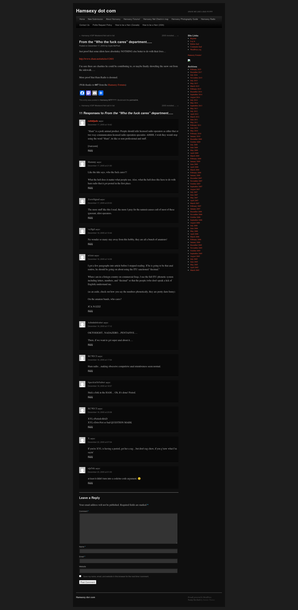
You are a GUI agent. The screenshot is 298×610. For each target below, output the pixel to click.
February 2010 (195, 133)
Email (82, 556)
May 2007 (194, 197)
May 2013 (194, 108)
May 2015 (194, 83)
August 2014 (195, 97)
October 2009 (195, 142)
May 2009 (194, 150)
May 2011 (194, 122)
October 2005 (195, 250)
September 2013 (196, 105)
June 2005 (194, 261)
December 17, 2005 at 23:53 (100, 203)
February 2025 (195, 69)
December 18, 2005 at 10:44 (100, 232)
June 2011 (194, 119)
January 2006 (195, 242)
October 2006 (195, 217)
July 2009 (194, 144)
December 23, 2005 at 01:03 (100, 472)
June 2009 (194, 147)
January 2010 (195, 136)
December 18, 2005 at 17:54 (100, 359)
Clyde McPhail (114, 45)
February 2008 (195, 172)
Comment (84, 511)
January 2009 (195, 161)
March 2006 (194, 236)
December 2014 (196, 91)
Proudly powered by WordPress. (200, 597)
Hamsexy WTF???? (108, 100)
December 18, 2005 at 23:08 (100, 412)
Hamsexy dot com (96, 10)
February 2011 (195, 125)
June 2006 (194, 228)
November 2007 (196, 181)
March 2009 (194, 155)
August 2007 (195, 189)
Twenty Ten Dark (194, 600)
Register (193, 38)
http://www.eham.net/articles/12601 (96, 58)
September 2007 (196, 186)
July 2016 (194, 75)
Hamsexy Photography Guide (185, 19)
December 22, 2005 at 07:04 (100, 442)
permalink (134, 100)
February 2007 (195, 206)
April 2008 (194, 167)
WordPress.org (195, 49)
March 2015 (194, 86)
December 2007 (196, 178)
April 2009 (194, 153)
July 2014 (194, 100)
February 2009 (195, 158)
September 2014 (196, 94)
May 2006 (194, 231)
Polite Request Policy (102, 24)
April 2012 (194, 114)
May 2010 (194, 130)
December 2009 (196, 139)
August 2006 (195, 222)
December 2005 (196, 245)
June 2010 (194, 128)
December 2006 (196, 211)
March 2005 (194, 270)
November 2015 (196, 77)
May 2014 (194, 102)
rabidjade (93, 121)
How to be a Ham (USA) (153, 24)
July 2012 (194, 111)
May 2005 (194, 264)
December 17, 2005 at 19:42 (100, 124)
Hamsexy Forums (116, 84)
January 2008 (195, 175)
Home (82, 19)
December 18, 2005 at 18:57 (100, 386)
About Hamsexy (113, 19)
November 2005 (196, 248)
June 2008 (194, 164)
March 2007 (194, 203)
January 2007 (195, 208)
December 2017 (196, 72)
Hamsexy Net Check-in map (155, 19)
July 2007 (194, 192)
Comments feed (196, 46)
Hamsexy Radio (208, 19)
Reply (90, 150)
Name (82, 546)
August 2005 (195, 256)
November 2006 (196, 214)
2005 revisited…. (170, 35)
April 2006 (194, 234)
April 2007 (194, 200)
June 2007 (194, 195)
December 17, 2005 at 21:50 (100, 165)
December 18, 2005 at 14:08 (100, 259)
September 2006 (196, 220)
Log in (192, 41)
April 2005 (194, 267)
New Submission (95, 19)
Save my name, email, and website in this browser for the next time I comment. (116, 576)
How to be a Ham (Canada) (127, 24)
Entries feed (194, 44)
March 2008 (194, 169)
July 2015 (194, 80)
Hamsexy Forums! (132, 19)
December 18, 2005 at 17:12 (100, 326)
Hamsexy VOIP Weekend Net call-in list (97, 35)
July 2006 (194, 225)
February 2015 (195, 89)
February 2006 (195, 239)
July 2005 (194, 259)
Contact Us (84, 24)
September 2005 (196, 253)
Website (82, 566)
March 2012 (194, 116)
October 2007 (195, 183)
